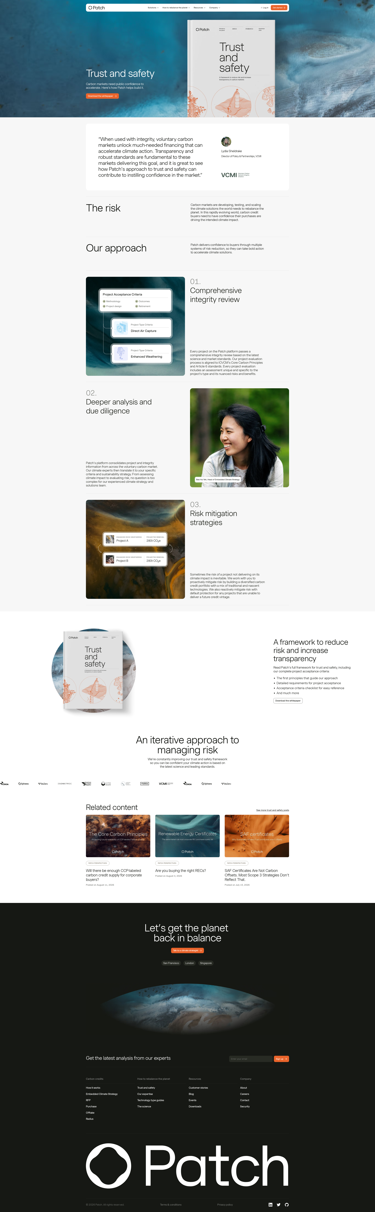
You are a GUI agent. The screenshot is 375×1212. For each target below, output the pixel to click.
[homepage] (112, 7)
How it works (93, 1087)
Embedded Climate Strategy (102, 1093)
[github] (286, 1204)
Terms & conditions (170, 1204)
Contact (244, 1100)
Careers (244, 1093)
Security (245, 1106)
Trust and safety (146, 1087)
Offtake (90, 1112)
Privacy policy (225, 1204)
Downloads (195, 1106)
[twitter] (278, 1204)
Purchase (91, 1106)
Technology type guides (150, 1100)
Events (192, 1100)
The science (144, 1106)
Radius (89, 1118)
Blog (191, 1093)
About (243, 1087)
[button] (153, 7)
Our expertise (145, 1093)
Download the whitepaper (288, 700)
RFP (88, 1100)
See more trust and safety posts (272, 810)
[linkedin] (270, 1204)
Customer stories (198, 1087)
